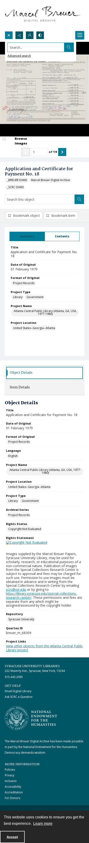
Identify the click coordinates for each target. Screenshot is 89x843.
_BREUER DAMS (17, 180)
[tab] (27, 236)
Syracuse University (21, 619)
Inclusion (11, 781)
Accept (12, 837)
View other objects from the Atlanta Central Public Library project (44, 648)
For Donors (12, 798)
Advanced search (19, 56)
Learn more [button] (42, 823)
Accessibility (13, 787)
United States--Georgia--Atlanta (34, 328)
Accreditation (14, 792)
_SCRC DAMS (15, 187)
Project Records (23, 283)
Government (35, 297)
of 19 (53, 152)
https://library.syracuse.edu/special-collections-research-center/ (41, 595)
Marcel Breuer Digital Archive (50, 180)
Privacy (9, 775)
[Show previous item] (26, 152)
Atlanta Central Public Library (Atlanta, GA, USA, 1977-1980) (45, 312)
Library (18, 297)
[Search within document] (79, 199)
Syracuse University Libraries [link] (32, 666)
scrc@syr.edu (16, 589)
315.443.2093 (14, 677)
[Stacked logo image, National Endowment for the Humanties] (31, 718)
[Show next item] (62, 152)
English (13, 456)
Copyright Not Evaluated (24, 529)
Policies (10, 770)
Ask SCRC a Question (19, 697)
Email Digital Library (18, 691)
